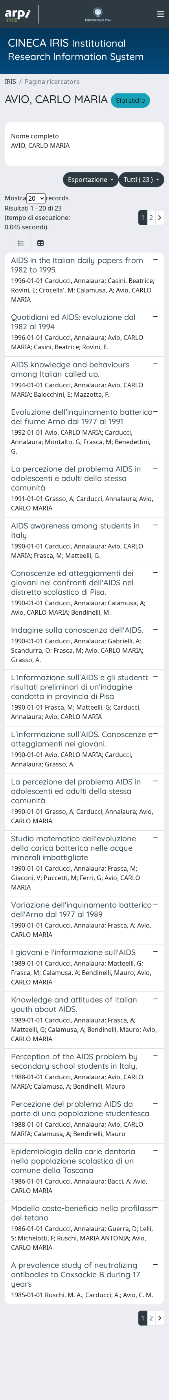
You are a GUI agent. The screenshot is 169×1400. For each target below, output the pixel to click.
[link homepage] (22, 14)
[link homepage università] (98, 14)
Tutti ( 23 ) (139, 179)
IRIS (10, 81)
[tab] (21, 243)
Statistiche (130, 100)
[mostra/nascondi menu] (160, 14)
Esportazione (88, 179)
